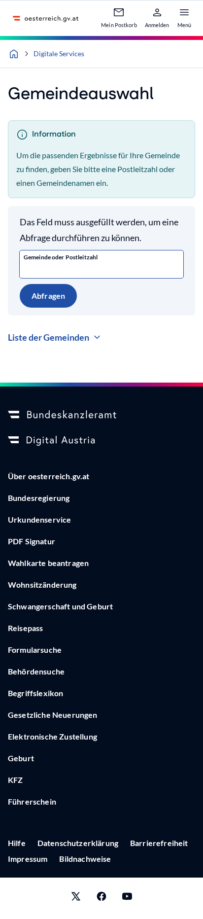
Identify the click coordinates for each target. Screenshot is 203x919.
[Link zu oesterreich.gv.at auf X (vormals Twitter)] (76, 898)
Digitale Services (59, 53)
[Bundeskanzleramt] (101, 415)
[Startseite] (14, 54)
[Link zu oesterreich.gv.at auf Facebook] (101, 898)
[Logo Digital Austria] (101, 441)
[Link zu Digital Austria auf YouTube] (127, 898)
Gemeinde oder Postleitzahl (61, 257)
